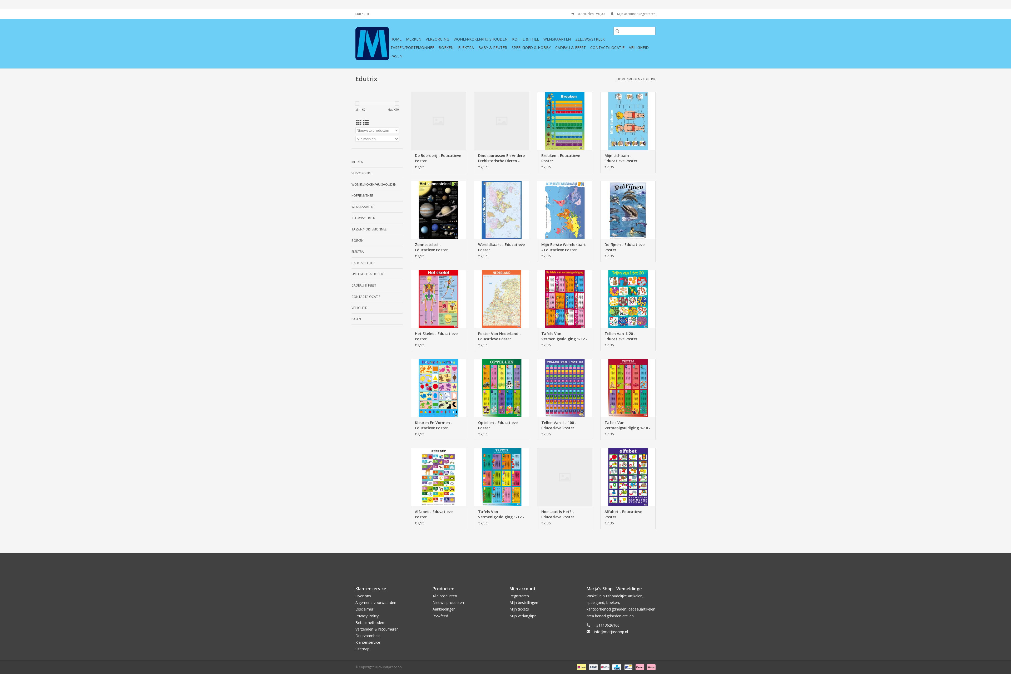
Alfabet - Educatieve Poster (623, 514)
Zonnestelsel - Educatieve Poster (431, 247)
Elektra (466, 47)
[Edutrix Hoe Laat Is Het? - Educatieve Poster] (564, 477)
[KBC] (616, 667)
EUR (358, 14)
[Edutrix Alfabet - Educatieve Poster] (628, 477)
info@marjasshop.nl (611, 631)
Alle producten (445, 595)
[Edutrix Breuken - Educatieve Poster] (564, 121)
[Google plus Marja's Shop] (496, 565)
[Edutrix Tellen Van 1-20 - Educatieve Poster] (628, 299)
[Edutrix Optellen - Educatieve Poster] (501, 388)
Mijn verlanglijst (522, 615)
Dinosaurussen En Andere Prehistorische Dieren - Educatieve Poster (501, 158)
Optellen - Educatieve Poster (498, 425)
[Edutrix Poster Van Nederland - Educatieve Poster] (501, 299)
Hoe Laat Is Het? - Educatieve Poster (557, 514)
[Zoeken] (617, 31)
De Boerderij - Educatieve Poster (438, 158)
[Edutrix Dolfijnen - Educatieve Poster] (628, 210)
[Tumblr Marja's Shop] (524, 565)
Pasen (396, 55)
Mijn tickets (519, 609)
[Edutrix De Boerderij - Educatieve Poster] (438, 121)
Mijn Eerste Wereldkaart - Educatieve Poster (563, 247)
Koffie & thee (525, 39)
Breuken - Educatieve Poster (560, 158)
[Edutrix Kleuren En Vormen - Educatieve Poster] (438, 388)
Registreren (519, 595)
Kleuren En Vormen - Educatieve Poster (434, 425)
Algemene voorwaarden (375, 602)
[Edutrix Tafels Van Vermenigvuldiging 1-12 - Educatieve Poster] (564, 299)
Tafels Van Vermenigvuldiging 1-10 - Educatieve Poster (627, 425)
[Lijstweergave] (366, 122)
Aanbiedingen (444, 609)
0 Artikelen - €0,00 (591, 14)
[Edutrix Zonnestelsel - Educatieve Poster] (438, 210)
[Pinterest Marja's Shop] (505, 565)
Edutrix (649, 79)
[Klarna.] (650, 667)
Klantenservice (367, 642)
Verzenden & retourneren (377, 629)
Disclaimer (364, 609)
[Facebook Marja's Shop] (477, 565)
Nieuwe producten (448, 602)
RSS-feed (440, 615)
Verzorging (437, 39)
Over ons (363, 595)
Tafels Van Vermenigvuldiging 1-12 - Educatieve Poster (564, 336)
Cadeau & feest (570, 47)
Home (396, 39)
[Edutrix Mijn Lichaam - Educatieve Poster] (628, 121)
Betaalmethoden (369, 622)
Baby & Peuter (492, 47)
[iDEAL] (581, 667)
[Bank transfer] (593, 667)
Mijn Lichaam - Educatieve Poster (620, 158)
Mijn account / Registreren (636, 14)
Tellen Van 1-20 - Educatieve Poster (620, 336)
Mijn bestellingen (523, 602)
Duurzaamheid (367, 635)
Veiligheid (639, 47)
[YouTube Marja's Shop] (515, 565)
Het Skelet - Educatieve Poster (436, 336)
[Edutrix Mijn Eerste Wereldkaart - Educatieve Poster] (564, 210)
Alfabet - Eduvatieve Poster (434, 514)
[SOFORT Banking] (639, 667)
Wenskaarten (557, 39)
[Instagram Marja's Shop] (534, 565)
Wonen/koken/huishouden (481, 39)
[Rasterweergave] (359, 122)
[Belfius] (604, 667)
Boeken (446, 47)
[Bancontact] (628, 667)
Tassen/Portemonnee (412, 47)
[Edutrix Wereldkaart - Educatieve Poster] (501, 210)
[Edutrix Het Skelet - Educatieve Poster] (438, 299)
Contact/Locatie (607, 47)
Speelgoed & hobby (531, 47)
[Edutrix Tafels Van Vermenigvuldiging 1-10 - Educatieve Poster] (628, 388)
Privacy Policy (367, 615)
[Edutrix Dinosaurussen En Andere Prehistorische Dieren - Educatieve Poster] (501, 121)
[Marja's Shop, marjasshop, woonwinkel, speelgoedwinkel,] (372, 43)
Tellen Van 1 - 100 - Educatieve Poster (559, 425)
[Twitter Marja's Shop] (486, 565)
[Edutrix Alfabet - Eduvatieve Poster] (438, 477)
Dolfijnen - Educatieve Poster (624, 247)
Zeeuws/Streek (590, 39)
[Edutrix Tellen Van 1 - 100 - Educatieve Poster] (564, 388)
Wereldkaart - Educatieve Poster (501, 247)
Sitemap (362, 648)
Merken (413, 39)
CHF (367, 14)
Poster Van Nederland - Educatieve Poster (499, 336)
